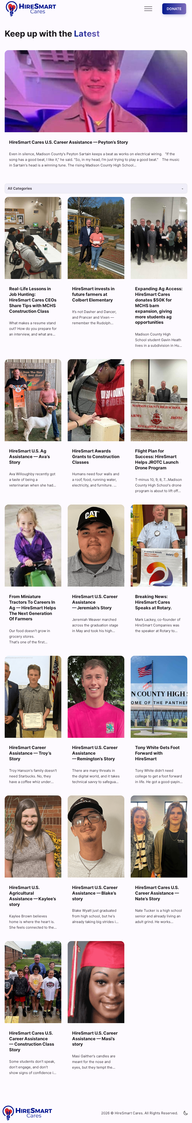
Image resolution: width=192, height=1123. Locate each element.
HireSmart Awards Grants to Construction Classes (95, 456)
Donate (174, 9)
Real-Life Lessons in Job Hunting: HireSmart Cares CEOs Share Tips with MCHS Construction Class (32, 299)
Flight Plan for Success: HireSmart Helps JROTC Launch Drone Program (156, 459)
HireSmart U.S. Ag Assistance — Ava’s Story (29, 456)
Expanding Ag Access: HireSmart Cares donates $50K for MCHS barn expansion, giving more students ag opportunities (158, 305)
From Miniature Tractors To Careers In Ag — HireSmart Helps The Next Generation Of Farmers (32, 607)
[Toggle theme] (185, 1113)
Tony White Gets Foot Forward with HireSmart (157, 753)
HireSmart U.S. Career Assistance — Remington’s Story (95, 753)
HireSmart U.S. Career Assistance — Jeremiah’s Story (95, 602)
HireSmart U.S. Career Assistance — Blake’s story (95, 893)
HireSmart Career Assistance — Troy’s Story (30, 753)
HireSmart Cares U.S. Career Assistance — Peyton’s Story (69, 142)
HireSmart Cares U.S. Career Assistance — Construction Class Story (31, 1041)
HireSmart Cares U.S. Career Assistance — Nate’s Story (157, 893)
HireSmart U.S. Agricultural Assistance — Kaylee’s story (32, 896)
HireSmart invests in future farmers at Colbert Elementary (93, 294)
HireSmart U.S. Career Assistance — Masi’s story (95, 1038)
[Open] (148, 8)
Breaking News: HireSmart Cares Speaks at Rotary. (153, 602)
